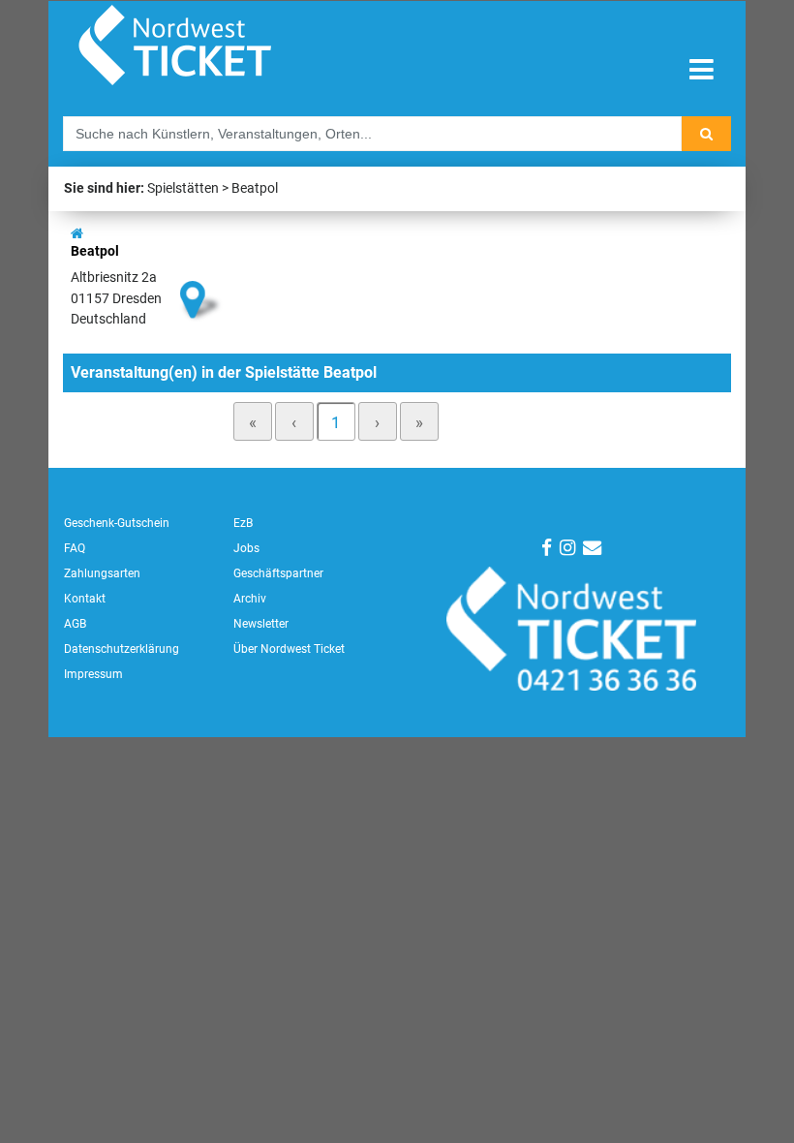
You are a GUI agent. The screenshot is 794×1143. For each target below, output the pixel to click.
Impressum (93, 674)
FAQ (74, 548)
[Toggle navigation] (701, 70)
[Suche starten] (706, 133)
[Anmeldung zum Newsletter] (592, 548)
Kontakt (85, 598)
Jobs (246, 548)
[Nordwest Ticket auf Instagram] (567, 548)
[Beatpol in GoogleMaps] (201, 267)
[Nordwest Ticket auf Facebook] (546, 548)
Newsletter (261, 624)
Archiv (249, 598)
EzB (243, 523)
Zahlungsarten (102, 573)
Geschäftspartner (278, 573)
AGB (75, 624)
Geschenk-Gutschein (116, 523)
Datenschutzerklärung (121, 649)
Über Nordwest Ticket (289, 649)
